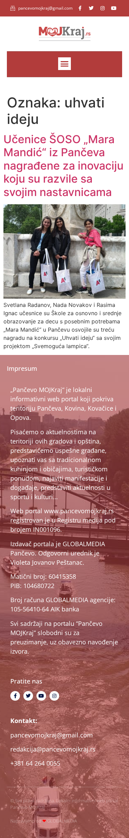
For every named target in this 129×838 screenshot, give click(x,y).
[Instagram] (102, 8)
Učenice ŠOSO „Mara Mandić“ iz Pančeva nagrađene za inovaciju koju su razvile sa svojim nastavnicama (63, 166)
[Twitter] (91, 8)
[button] (65, 64)
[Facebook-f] (80, 8)
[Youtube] (114, 8)
